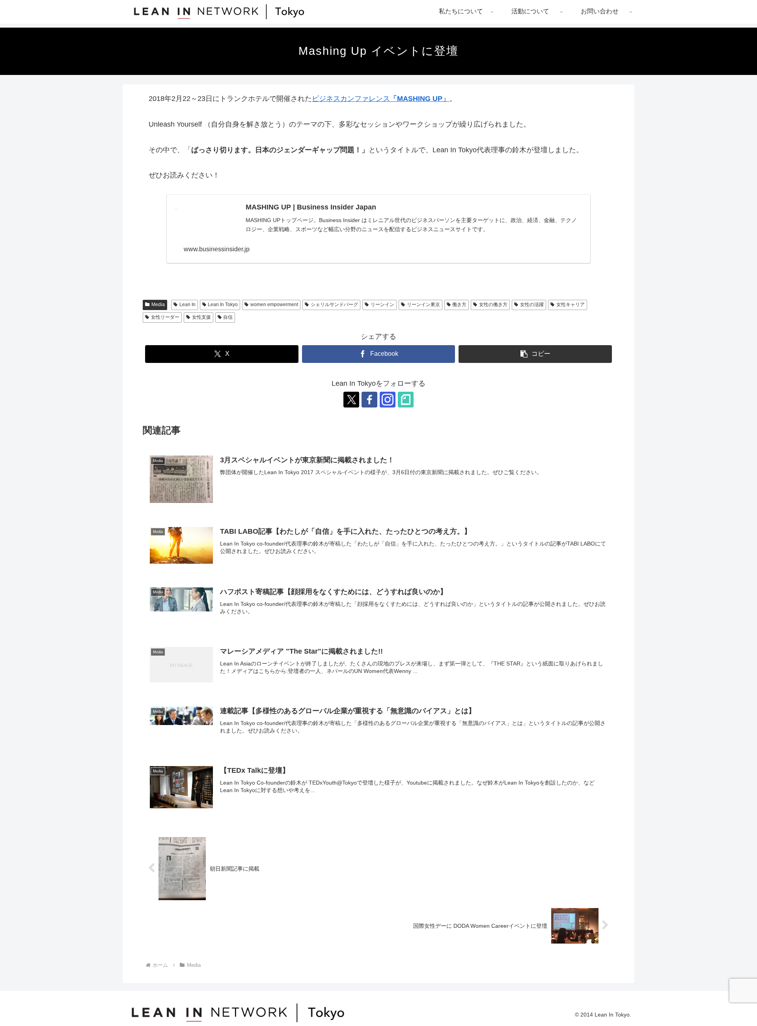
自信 (228, 317)
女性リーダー (165, 317)
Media (158, 304)
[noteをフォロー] (406, 399)
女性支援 (201, 317)
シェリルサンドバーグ (334, 304)
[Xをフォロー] (351, 399)
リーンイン (382, 304)
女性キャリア (570, 304)
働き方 (459, 304)
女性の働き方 (493, 304)
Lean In (187, 304)
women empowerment (274, 304)
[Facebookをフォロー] (369, 399)
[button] (535, 354)
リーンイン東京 (423, 304)
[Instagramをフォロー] (387, 399)
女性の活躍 (532, 304)
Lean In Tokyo (223, 304)
